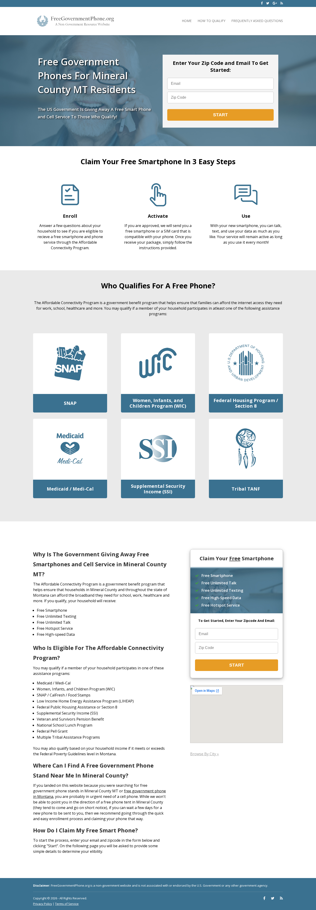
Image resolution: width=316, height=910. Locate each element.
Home (187, 21)
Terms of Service (67, 904)
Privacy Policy (42, 904)
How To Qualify (211, 21)
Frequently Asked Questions (257, 21)
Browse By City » (204, 753)
